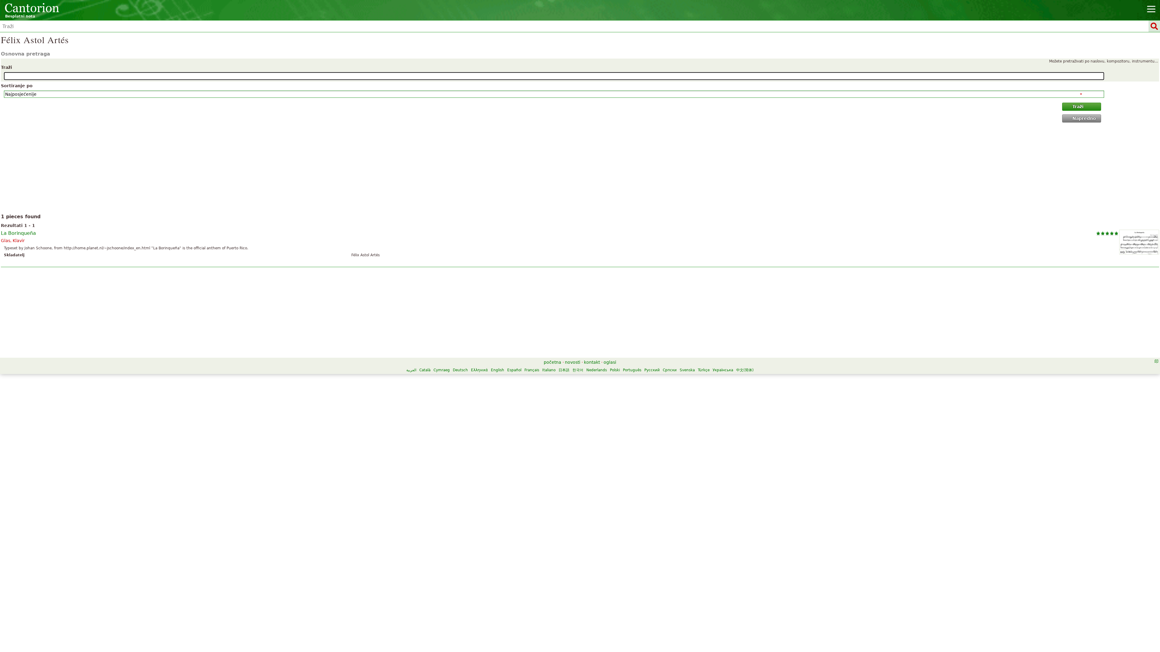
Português (632, 370)
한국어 (577, 370)
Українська (723, 370)
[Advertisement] (580, 169)
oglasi (610, 362)
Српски (670, 370)
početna (552, 362)
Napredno (1084, 118)
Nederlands (596, 370)
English (497, 370)
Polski (615, 370)
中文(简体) (745, 370)
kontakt (592, 362)
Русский (652, 370)
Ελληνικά (479, 370)
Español (514, 370)
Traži (6, 67)
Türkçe (704, 370)
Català (424, 370)
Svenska (687, 370)
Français (531, 370)
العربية (411, 370)
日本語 (564, 370)
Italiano (549, 370)
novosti (572, 362)
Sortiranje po (17, 85)
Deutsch (460, 370)
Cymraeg (441, 370)
